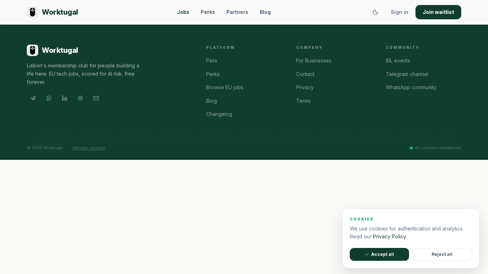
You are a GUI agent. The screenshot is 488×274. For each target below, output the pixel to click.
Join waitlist (438, 12)
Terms (303, 101)
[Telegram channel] (33, 98)
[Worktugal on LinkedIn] (64, 98)
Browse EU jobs (224, 87)
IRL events (398, 60)
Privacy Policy (389, 236)
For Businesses (314, 60)
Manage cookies (89, 147)
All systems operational (438, 147)
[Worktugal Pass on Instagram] (80, 98)
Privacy (305, 87)
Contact (305, 74)
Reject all (442, 254)
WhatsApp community (411, 87)
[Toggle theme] (375, 12)
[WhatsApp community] (49, 98)
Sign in (399, 12)
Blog (265, 12)
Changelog (219, 114)
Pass (211, 60)
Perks (208, 12)
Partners (237, 12)
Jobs (183, 12)
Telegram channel (407, 74)
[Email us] (96, 98)
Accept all (382, 254)
